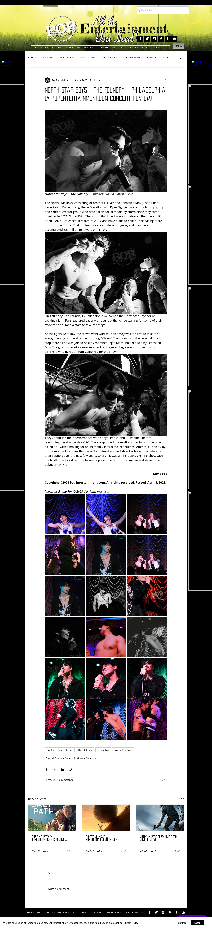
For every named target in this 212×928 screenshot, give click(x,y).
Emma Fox (103, 750)
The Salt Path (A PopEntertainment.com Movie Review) (48, 838)
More (165, 57)
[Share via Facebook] (46, 769)
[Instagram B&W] (154, 39)
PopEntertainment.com (59, 750)
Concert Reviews (132, 57)
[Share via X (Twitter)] (54, 769)
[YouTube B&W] (174, 39)
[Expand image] (65, 514)
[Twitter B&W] (147, 39)
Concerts (91, 758)
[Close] (208, 922)
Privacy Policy (131, 922)
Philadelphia (85, 750)
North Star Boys (123, 750)
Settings (182, 922)
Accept (197, 922)
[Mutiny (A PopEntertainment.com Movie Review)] (160, 818)
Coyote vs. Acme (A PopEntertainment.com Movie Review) (102, 838)
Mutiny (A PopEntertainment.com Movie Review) (158, 838)
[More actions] (165, 80)
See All (180, 798)
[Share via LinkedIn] (62, 769)
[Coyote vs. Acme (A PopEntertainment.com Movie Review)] (106, 818)
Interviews (48, 57)
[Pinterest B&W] (161, 39)
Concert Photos (109, 57)
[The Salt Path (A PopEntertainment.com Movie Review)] (52, 818)
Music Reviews (88, 57)
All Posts (32, 57)
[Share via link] (70, 769)
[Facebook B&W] (140, 39)
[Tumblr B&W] (168, 39)
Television (152, 57)
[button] (179, 57)
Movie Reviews (67, 57)
